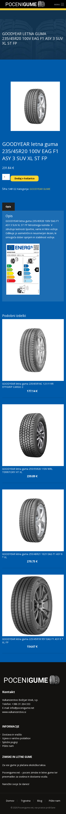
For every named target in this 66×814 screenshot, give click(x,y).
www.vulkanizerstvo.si (14, 712)
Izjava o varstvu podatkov (16, 738)
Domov (10, 800)
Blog (39, 800)
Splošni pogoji (10, 742)
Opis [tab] (8, 206)
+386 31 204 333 (21, 704)
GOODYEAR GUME (40, 189)
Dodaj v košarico (25, 178)
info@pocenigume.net (22, 707)
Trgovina (25, 800)
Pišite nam (8, 745)
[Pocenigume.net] (25, 4)
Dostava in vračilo (12, 734)
